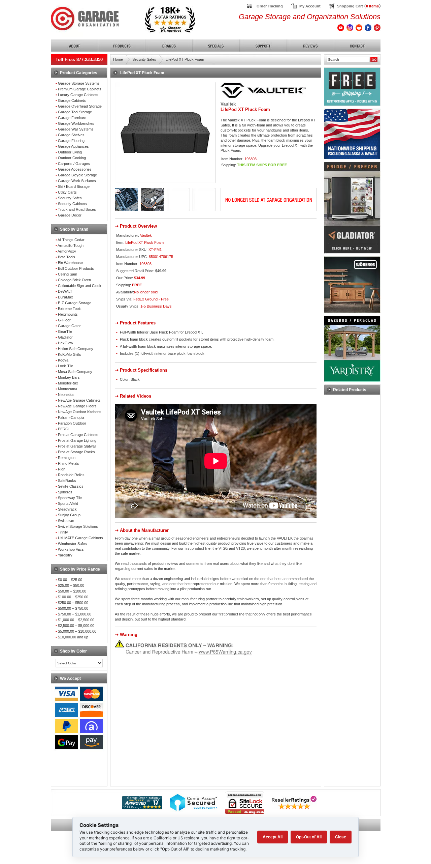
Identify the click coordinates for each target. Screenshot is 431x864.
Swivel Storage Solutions (78, 526)
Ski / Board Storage (74, 186)
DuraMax (65, 297)
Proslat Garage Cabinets (78, 435)
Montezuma (67, 389)
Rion (61, 469)
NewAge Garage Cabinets (79, 400)
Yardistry (65, 555)
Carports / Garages (74, 164)
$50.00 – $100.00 (72, 591)
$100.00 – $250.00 (73, 597)
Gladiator (65, 337)
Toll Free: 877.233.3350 (79, 59)
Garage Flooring (71, 141)
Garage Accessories (75, 169)
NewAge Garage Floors (77, 406)
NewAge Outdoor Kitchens (79, 412)
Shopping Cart (350, 6)
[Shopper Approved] (142, 807)
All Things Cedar (71, 240)
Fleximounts (68, 314)
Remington (66, 458)
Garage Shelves (71, 135)
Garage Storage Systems (79, 83)
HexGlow (65, 343)
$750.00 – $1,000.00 (74, 614)
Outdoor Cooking (72, 158)
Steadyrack (67, 509)
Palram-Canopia (71, 417)
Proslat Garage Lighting (77, 440)
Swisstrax (66, 521)
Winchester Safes (72, 544)
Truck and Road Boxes (77, 209)
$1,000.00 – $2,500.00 (76, 620)
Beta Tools (66, 257)
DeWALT (65, 291)
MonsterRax (68, 383)
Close (340, 837)
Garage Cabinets (72, 100)
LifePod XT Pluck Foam (185, 59)
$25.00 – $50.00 (71, 585)
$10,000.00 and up (73, 637)
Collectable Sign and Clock (79, 286)
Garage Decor (69, 215)
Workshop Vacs (71, 549)
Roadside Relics (71, 475)
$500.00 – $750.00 (73, 608)
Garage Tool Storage (75, 112)
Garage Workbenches (76, 123)
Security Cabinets (72, 204)
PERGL (64, 429)
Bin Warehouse (70, 263)
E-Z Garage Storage (74, 303)
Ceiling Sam (67, 274)
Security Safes (70, 198)
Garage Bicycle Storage (77, 175)
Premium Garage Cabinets (79, 89)
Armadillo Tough (71, 245)
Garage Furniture (72, 118)
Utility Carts (67, 192)
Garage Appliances (73, 146)
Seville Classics (71, 486)
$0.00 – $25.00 (70, 580)
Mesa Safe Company (75, 372)
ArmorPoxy (67, 251)
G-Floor (64, 320)
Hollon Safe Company (75, 349)
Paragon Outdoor (72, 423)
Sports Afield (68, 503)
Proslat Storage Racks (76, 452)
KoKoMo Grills (69, 354)
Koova (63, 360)
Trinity (63, 532)
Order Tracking (270, 6)
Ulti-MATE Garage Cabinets (80, 538)
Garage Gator (69, 326)
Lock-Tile (65, 366)
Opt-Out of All (309, 837)
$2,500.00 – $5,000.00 (76, 626)
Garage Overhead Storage (80, 106)
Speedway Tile (70, 498)
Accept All (273, 837)
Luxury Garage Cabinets (78, 95)
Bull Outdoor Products (76, 268)
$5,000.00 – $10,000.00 (77, 631)
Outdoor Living (70, 152)
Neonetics (66, 395)
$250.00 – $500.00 (73, 603)
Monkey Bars (69, 377)
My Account (310, 6)
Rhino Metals (68, 463)
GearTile (65, 331)
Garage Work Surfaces (77, 181)
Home (118, 59)
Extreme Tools (69, 309)
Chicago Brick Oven (74, 280)
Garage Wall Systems (76, 129)
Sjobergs (65, 492)
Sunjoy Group (69, 515)
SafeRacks (67, 481)
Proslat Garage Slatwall (77, 446)
